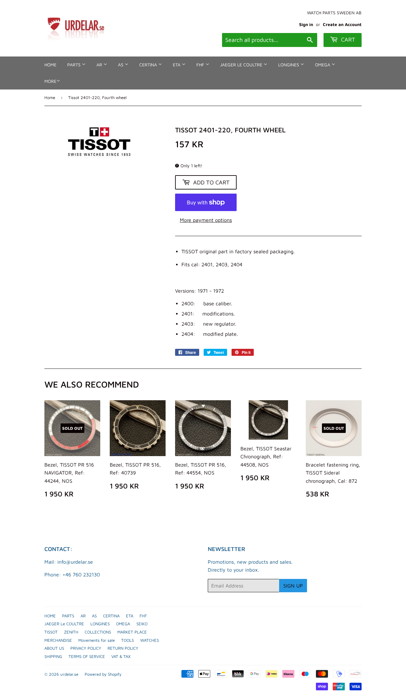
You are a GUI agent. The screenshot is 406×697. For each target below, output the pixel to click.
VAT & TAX (121, 656)
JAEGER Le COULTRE (242, 64)
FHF (201, 64)
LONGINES (289, 64)
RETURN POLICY (123, 648)
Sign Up (293, 585)
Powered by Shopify (103, 674)
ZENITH (71, 631)
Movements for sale (96, 640)
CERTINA (148, 64)
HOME (50, 64)
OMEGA (323, 64)
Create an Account (342, 24)
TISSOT (51, 631)
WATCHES (149, 640)
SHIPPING (53, 656)
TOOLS (127, 640)
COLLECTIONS (98, 631)
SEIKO (141, 623)
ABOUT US (54, 648)
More (50, 81)
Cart (347, 39)
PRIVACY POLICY (85, 648)
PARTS (74, 64)
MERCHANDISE (58, 640)
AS (121, 64)
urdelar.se (69, 674)
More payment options (206, 220)
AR (99, 64)
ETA (177, 64)
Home (49, 97)
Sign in (306, 24)
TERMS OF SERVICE (87, 656)
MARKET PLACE (132, 631)
